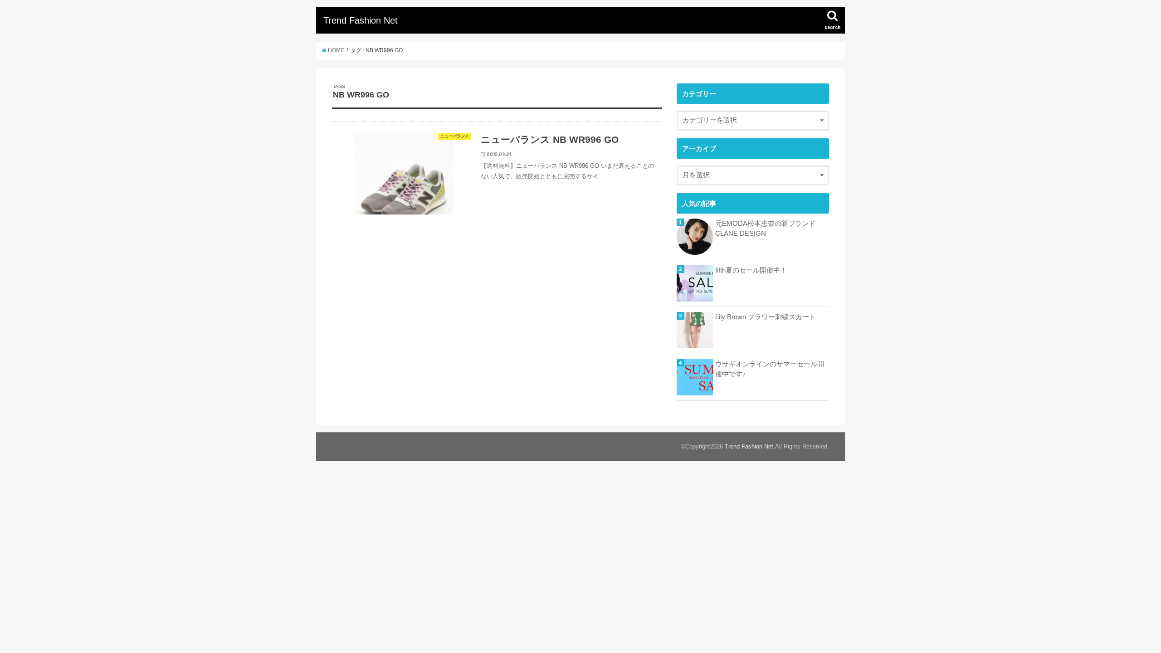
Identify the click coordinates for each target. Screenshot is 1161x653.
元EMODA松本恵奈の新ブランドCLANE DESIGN (765, 228)
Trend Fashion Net (360, 20)
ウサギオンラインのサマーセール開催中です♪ (769, 369)
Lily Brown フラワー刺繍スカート (765, 317)
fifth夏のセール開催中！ (751, 270)
